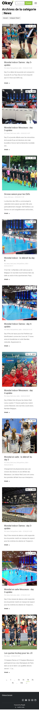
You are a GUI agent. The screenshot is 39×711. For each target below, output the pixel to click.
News (8, 68)
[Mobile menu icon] (35, 3)
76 (13, 683)
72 (19, 680)
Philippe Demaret (7, 695)
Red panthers (14, 68)
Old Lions (10, 197)
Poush (23, 705)
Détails (6, 83)
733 (21, 683)
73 (23, 680)
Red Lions (13, 133)
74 (28, 680)
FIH (5, 68)
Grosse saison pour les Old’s (17, 194)
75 (32, 680)
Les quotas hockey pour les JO (18, 653)
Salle (20, 68)
